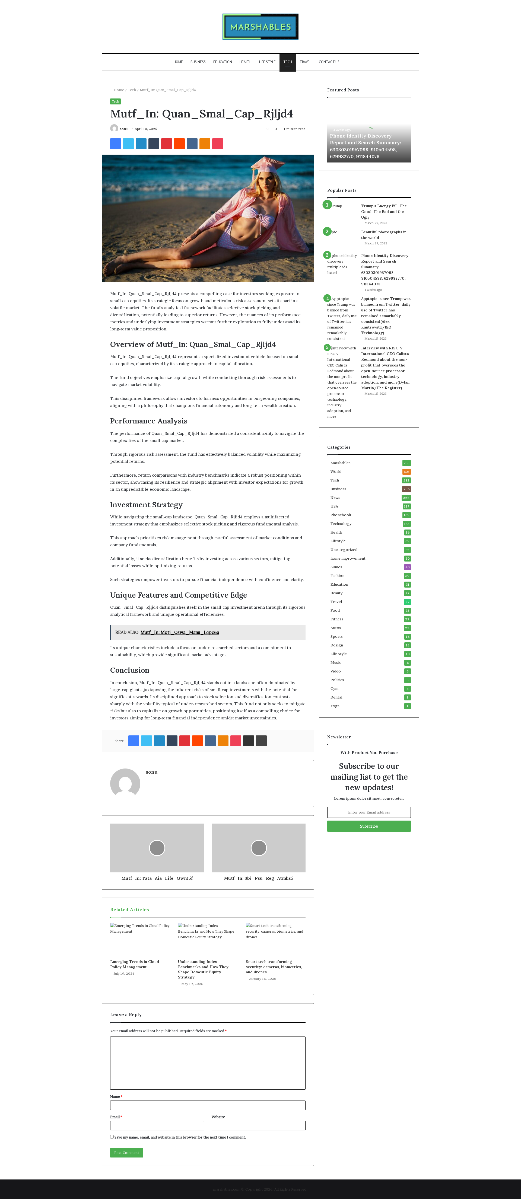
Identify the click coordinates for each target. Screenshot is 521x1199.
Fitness (337, 619)
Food (335, 610)
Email (116, 1117)
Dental (336, 697)
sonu (124, 129)
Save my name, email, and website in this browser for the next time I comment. (180, 1137)
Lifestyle (338, 541)
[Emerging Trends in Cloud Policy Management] (140, 939)
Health (246, 62)
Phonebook (341, 515)
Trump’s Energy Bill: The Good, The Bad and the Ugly (384, 211)
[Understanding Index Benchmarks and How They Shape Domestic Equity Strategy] (208, 939)
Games (336, 567)
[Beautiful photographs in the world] (342, 239)
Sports (337, 636)
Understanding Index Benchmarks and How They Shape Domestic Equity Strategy (203, 969)
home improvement (348, 558)
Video (336, 671)
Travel (305, 62)
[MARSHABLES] (260, 27)
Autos (336, 628)
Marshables (341, 463)
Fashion (337, 575)
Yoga (335, 706)
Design (337, 645)
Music (336, 662)
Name (116, 1096)
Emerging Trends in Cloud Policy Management (134, 964)
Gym (334, 688)
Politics (337, 680)
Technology (341, 523)
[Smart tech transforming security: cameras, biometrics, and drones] (276, 939)
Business (198, 62)
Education (222, 62)
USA (334, 506)
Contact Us (329, 62)
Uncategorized (344, 549)
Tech (287, 62)
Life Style (267, 62)
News (335, 497)
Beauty (336, 593)
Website (218, 1117)
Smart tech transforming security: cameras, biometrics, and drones (274, 966)
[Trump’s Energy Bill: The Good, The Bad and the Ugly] (342, 211)
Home (178, 62)
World (336, 471)
